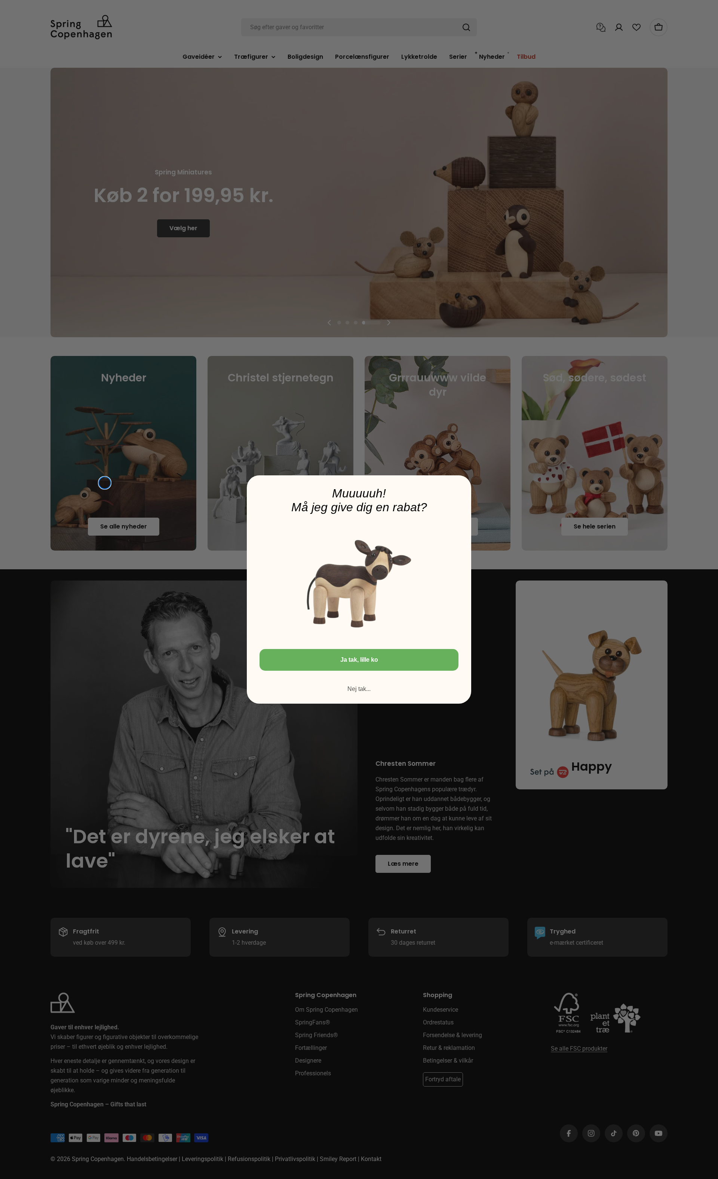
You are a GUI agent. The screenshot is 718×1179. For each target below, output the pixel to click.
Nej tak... (359, 689)
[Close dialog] (105, 483)
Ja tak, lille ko (359, 659)
